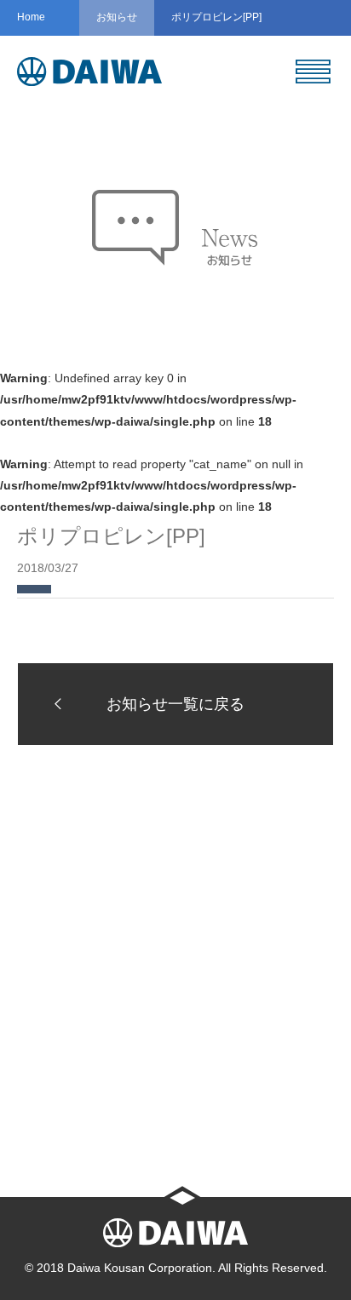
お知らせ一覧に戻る (175, 704)
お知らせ (116, 17)
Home (31, 17)
